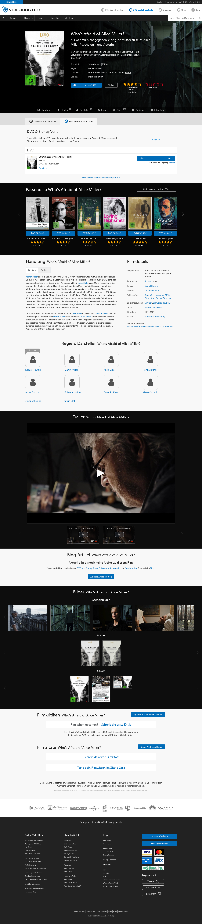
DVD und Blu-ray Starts (87, 568)
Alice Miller (106, 72)
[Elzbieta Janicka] (72, 382)
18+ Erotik (28, 847)
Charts (27, 18)
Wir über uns (79, 911)
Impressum (102, 911)
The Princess (140, 238)
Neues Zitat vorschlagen (151, 747)
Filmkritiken (107, 848)
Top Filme (67, 840)
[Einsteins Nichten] (89, 213)
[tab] (42, 121)
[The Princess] (140, 213)
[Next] (182, 214)
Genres (13, 18)
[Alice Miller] (111, 359)
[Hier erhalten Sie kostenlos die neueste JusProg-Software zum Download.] (153, 868)
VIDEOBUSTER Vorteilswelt (34, 888)
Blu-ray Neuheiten (70, 850)
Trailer (111, 85)
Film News (107, 840)
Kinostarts (67, 865)
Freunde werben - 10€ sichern (36, 879)
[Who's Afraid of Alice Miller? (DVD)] (32, 162)
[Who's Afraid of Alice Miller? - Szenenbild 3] (112, 618)
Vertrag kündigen (160, 836)
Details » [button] (43, 168)
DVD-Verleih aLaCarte (143, 10)
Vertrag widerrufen (159, 843)
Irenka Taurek (118, 72)
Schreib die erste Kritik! (116, 724)
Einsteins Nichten (89, 238)
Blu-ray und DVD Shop (33, 844)
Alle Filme (69, 18)
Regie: (73, 68)
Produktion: (76, 64)
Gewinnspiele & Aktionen (34, 873)
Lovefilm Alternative (32, 884)
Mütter (168, 295)
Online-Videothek (34, 835)
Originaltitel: (133, 270)
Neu (40, 18)
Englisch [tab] (44, 270)
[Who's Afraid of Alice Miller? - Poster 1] (90, 653)
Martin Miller (94, 72)
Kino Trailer (68, 879)
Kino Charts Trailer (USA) (72, 886)
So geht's (55, 18)
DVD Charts (68, 847)
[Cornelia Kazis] (111, 382)
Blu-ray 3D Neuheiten (72, 857)
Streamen (167, 10)
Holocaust (159, 295)
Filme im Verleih (72, 835)
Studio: (130, 307)
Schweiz (92, 64)
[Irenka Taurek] (150, 359)
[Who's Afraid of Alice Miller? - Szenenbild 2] (70, 618)
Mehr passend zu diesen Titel (156, 189)
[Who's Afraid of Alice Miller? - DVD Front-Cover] (79, 689)
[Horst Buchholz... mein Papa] (37, 213)
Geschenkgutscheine (32, 876)
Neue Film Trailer (70, 876)
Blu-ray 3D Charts (70, 860)
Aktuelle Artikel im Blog (101, 576)
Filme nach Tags (30, 892)
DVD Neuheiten (70, 844)
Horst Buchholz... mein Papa (37, 238)
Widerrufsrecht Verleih (111, 880)
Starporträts (115, 568)
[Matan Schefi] (150, 382)
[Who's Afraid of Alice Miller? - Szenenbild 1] (27, 618)
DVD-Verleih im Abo (114, 10)
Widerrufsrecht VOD (110, 883)
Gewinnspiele (131, 568)
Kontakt (106, 873)
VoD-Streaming (30, 865)
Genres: (74, 76)
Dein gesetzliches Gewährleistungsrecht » (101, 177)
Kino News (107, 844)
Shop (183, 10)
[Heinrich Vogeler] (165, 213)
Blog (198, 10)
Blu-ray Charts (69, 854)
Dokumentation (95, 76)
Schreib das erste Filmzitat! (101, 757)
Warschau (167, 298)
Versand (172, 162)
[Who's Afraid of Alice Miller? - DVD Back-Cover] (101, 689)
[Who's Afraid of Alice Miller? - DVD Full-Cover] (122, 689)
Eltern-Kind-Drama (153, 298)
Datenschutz (91, 911)
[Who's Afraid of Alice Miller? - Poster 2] (112, 653)
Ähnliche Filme (37, 246)
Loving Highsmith (114, 238)
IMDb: (130, 316)
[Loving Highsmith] (114, 213)
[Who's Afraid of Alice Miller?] (44, 58)
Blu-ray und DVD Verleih (34, 840)
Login (159, 2)
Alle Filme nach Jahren (33, 854)
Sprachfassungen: (135, 302)
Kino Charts (68, 871)
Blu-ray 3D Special (109, 859)
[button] (197, 617)
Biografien (149, 295)
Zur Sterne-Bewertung (155, 316)
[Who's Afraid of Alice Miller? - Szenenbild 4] (154, 618)
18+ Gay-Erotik (30, 850)
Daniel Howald (95, 68)
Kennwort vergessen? (173, 2)
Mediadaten (123, 911)
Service (106, 864)
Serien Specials (108, 855)
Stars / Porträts (108, 852)
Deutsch (148, 302)
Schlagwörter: (133, 295)
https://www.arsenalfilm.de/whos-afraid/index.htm (150, 326)
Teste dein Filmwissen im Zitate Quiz (101, 767)
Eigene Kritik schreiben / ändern (148, 714)
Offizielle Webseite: (135, 323)
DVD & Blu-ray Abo (32, 858)
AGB (104, 876)
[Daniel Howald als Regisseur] (32, 359)
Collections (104, 568)
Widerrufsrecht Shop (110, 886)
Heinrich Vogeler (165, 238)
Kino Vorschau (69, 868)
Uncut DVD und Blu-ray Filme (35, 868)
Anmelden (11, 2)
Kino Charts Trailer (70, 882)
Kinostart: (131, 312)
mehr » (79, 57)
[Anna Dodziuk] (32, 382)
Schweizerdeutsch (161, 302)
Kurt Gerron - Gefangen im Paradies (63, 238)
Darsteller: (75, 72)
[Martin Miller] (72, 359)
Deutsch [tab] (32, 270)
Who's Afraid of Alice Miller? (83, 528)
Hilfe (104, 870)
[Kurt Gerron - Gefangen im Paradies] (63, 213)
